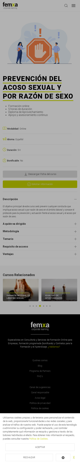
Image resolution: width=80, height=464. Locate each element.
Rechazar (29, 457)
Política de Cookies (38, 438)
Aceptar (40, 447)
